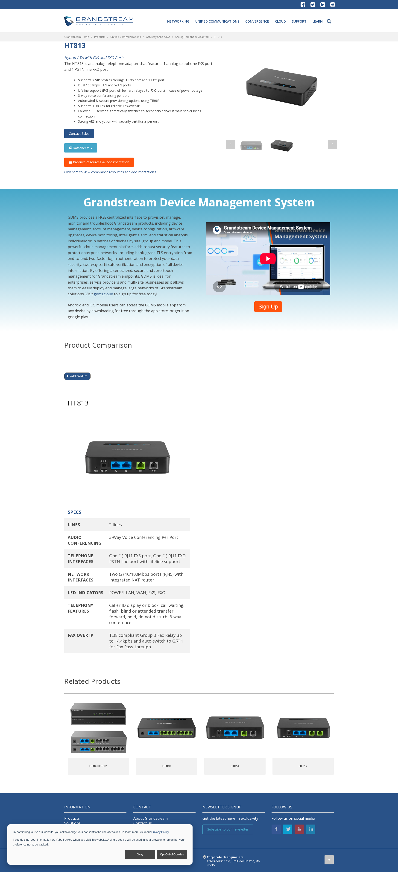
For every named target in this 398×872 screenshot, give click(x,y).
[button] (230, 144)
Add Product (78, 376)
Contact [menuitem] (142, 807)
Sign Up (268, 306)
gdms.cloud (103, 294)
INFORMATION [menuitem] (77, 807)
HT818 (166, 766)
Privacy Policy (160, 832)
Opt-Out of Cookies (172, 854)
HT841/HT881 (98, 766)
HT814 (235, 766)
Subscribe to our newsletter (227, 829)
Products (99, 36)
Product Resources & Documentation (100, 162)
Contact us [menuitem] (142, 823)
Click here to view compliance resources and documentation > (110, 172)
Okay (140, 854)
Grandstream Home (76, 36)
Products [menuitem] (72, 818)
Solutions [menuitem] (72, 823)
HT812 (303, 766)
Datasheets (81, 148)
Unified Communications (125, 36)
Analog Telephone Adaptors (192, 36)
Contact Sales (79, 133)
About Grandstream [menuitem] (150, 818)
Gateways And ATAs (158, 36)
